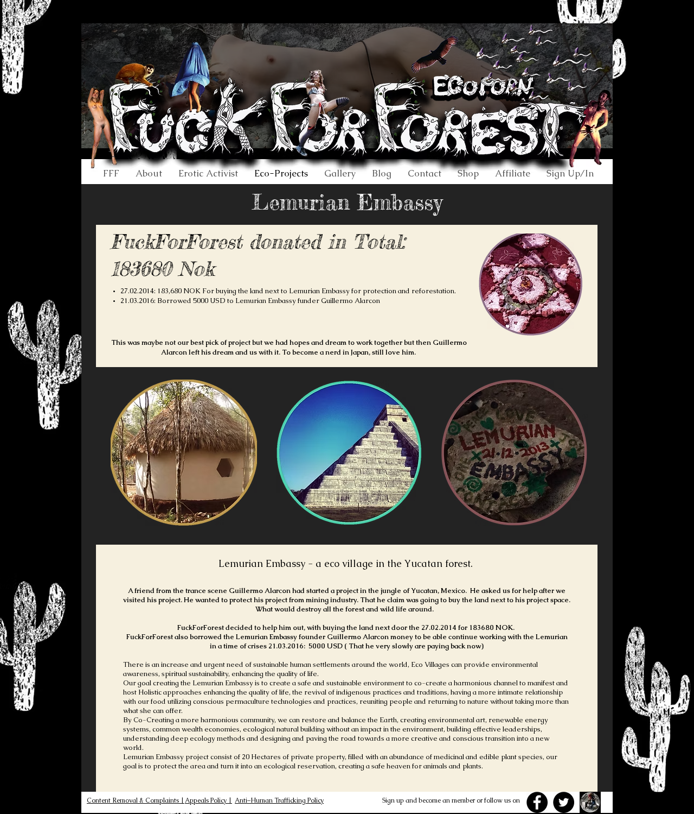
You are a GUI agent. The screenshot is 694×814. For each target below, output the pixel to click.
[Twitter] (563, 802)
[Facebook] (537, 802)
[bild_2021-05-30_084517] (590, 802)
